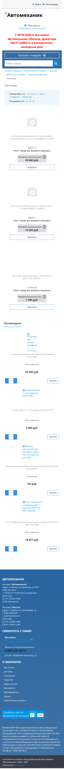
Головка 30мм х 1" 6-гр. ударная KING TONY (32, 410)
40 (30, 101)
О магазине (9, 675)
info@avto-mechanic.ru (24, 655)
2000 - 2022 (23, 762)
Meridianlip (19, 765)
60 (33, 101)
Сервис (7, 696)
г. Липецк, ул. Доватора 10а (18, 639)
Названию (15, 96)
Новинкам (27, 96)
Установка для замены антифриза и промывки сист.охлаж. (32, 355)
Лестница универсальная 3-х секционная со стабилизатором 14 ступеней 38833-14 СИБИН (32, 137)
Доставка (8, 671)
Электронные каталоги (15, 700)
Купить (53, 380)
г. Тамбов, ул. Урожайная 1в (18, 641)
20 (27, 101)
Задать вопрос (11, 684)
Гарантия (8, 679)
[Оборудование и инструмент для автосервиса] (32, 15)
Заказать (32, 167)
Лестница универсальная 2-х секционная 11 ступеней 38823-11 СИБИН (32, 207)
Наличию (31, 93)
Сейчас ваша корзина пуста (32, 28)
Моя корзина (34, 25)
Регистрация (52, 4)
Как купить (9, 667)
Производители (11, 692)
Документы (9, 688)
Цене (41, 93)
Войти (38, 4)
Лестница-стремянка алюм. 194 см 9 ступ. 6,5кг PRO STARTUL (32, 277)
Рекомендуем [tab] (12, 323)
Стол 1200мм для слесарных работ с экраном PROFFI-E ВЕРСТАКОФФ (32, 523)
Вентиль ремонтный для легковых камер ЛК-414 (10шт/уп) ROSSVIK (32, 467)
